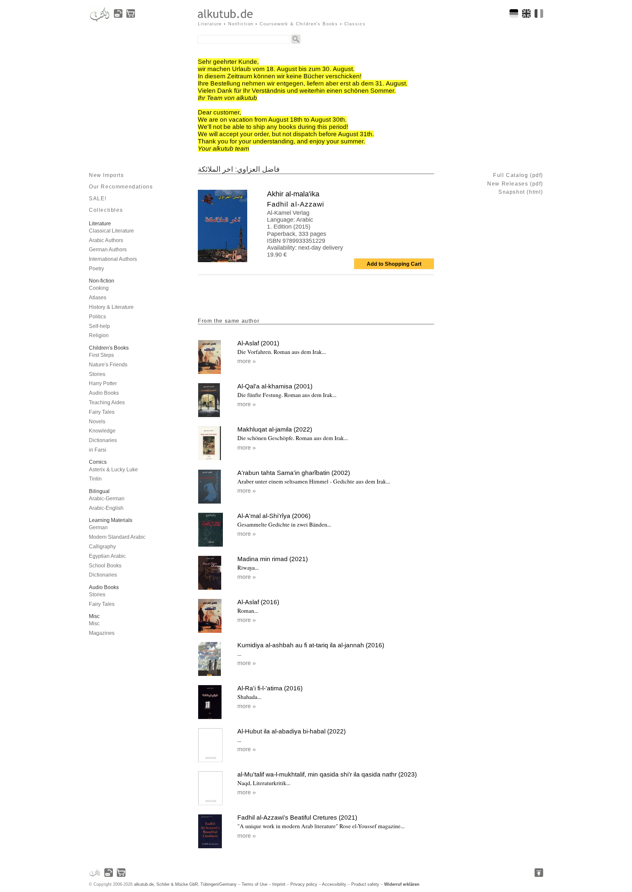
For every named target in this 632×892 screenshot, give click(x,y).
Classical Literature (111, 231)
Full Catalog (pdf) (518, 175)
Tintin (95, 479)
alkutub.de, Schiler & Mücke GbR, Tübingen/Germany (185, 884)
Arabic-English (106, 508)
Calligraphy (102, 546)
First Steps (101, 355)
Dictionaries (103, 440)
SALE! (98, 198)
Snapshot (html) (520, 192)
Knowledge (102, 431)
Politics (97, 316)
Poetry (96, 268)
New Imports (106, 175)
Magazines (102, 633)
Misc (94, 623)
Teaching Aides (107, 402)
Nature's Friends (108, 364)
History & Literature (111, 307)
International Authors (113, 259)
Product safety (365, 884)
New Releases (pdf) (515, 183)
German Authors (108, 249)
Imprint (278, 884)
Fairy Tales (102, 412)
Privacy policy (303, 884)
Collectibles (106, 210)
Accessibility (334, 884)
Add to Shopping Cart (394, 264)
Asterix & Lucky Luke (113, 469)
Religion (99, 335)
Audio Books (104, 393)
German (98, 527)
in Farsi (97, 450)
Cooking (99, 288)
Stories (97, 374)
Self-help (99, 326)
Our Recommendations (121, 186)
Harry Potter (103, 383)
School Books (105, 565)
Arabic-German (106, 498)
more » (246, 361)
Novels (97, 421)
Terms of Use (254, 884)
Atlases (97, 297)
